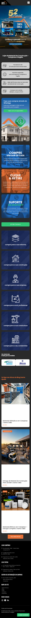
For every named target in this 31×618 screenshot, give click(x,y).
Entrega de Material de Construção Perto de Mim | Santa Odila (15, 482)
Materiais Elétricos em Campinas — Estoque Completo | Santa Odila (15, 528)
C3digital (12, 612)
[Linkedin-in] (8, 600)
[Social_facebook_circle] (5, 600)
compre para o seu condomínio (15, 346)
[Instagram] (2, 600)
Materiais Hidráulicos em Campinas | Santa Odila (15, 421)
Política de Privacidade (6, 608)
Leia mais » (5, 425)
